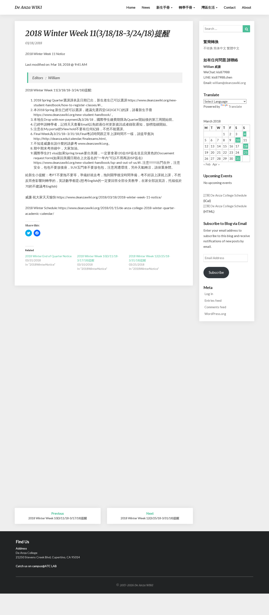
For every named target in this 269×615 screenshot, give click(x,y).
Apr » (216, 164)
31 (238, 158)
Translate (235, 106)
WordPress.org (215, 314)
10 (238, 140)
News (146, 7)
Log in (208, 294)
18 (246, 146)
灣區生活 (208, 7)
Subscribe (216, 272)
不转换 (208, 48)
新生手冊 (163, 7)
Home (130, 7)
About (246, 7)
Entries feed (213, 300)
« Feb (207, 164)
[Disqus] (104, 345)
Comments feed (215, 307)
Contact (230, 7)
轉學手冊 (186, 7)
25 (246, 152)
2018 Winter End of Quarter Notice (48, 256)
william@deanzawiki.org (229, 83)
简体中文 (220, 48)
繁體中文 (233, 48)
